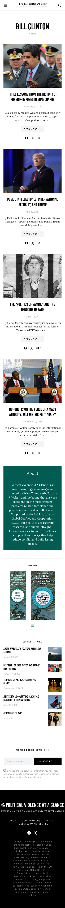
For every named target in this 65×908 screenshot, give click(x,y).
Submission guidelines (33, 823)
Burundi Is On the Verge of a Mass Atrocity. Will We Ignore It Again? (32, 412)
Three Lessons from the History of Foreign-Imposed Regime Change (32, 97)
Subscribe (45, 761)
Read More (30, 129)
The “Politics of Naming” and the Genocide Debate (32, 307)
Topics (49, 820)
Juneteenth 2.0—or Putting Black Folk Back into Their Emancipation (21, 698)
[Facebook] (29, 833)
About (14, 820)
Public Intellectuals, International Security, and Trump (32, 202)
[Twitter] (35, 833)
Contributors (31, 820)
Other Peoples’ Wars (12, 713)
